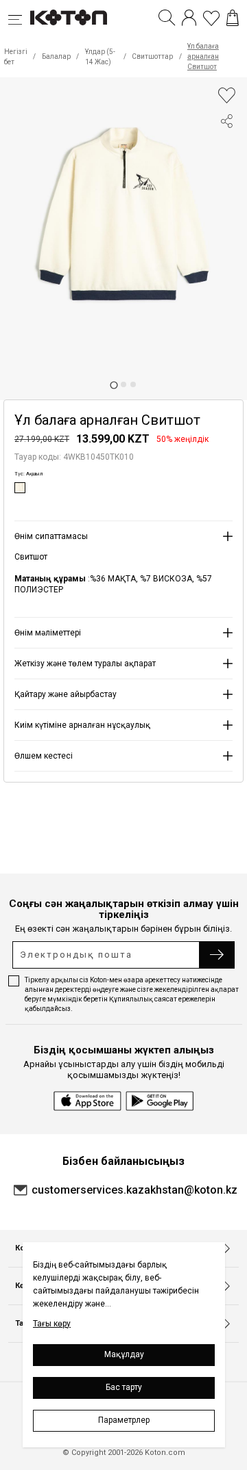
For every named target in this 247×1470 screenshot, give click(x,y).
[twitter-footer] (226, 173)
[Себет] (232, 18)
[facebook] (226, 148)
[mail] (226, 222)
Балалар (56, 56)
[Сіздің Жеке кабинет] (189, 18)
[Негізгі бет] (68, 18)
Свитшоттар (152, 56)
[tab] (113, 385)
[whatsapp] (226, 198)
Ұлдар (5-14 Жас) (100, 57)
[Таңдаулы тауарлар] (211, 18)
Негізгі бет (15, 57)
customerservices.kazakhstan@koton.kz (134, 1189)
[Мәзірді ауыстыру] (19, 18)
